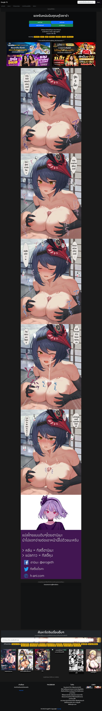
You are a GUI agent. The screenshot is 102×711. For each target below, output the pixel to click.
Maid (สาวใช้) (60, 645)
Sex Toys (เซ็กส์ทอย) (93, 644)
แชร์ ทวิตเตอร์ (40, 25)
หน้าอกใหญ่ (36, 37)
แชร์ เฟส (62, 22)
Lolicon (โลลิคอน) (25, 644)
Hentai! (21, 690)
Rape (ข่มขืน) (84, 644)
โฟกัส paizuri (70, 37)
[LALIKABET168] (28, 48)
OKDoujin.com (72, 704)
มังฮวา (9, 6)
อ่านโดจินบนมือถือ (26, 6)
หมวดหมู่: (31, 37)
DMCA (34, 6)
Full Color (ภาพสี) (50, 644)
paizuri (42, 37)
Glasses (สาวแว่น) (42, 645)
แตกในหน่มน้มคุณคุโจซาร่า (51, 15)
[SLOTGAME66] (73, 60)
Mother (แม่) (42, 644)
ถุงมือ (47, 37)
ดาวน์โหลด (62, 25)
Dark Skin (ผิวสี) (33, 645)
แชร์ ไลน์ (40, 22)
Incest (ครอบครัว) (67, 644)
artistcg (64, 37)
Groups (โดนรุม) (76, 644)
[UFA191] (73, 48)
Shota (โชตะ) (59, 644)
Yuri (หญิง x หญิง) (68, 645)
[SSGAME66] (28, 60)
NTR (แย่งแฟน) (77, 645)
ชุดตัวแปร (58, 37)
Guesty (59, 709)
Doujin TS (4, 2)
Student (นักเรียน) (34, 644)
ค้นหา (98, 2)
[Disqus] (51, 607)
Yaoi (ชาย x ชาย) (15, 644)
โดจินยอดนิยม (16, 6)
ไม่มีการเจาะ (52, 37)
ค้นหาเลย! (97, 640)
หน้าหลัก (3, 6)
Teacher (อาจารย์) (52, 645)
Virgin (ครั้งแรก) (25, 645)
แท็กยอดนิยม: (7, 644)
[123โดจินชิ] (89, 687)
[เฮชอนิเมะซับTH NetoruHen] (97, 687)
